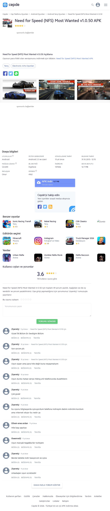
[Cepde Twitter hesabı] (45, 207)
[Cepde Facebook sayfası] (40, 207)
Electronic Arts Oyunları (23, 66)
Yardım (88, 496)
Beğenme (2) (26, 353)
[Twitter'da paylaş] (10, 73)
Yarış (6, 66)
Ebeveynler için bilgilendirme (69, 496)
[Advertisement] (25, 42)
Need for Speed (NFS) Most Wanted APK (74, 58)
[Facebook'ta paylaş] (5, 73)
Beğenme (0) (26, 368)
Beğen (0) (15, 353)
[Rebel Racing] (38, 224)
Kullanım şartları (13, 496)
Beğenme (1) (26, 338)
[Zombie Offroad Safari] (101, 224)
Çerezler (36, 496)
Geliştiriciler (44, 501)
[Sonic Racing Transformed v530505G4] (7, 224)
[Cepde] (11, 5)
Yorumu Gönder (47, 321)
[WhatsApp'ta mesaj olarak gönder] (16, 73)
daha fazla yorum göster (47, 485)
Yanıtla (37, 338)
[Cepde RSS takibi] (50, 207)
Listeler (56, 501)
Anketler (98, 496)
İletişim (65, 501)
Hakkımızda (48, 496)
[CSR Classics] (70, 224)
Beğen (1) (15, 338)
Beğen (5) (15, 368)
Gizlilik (27, 496)
